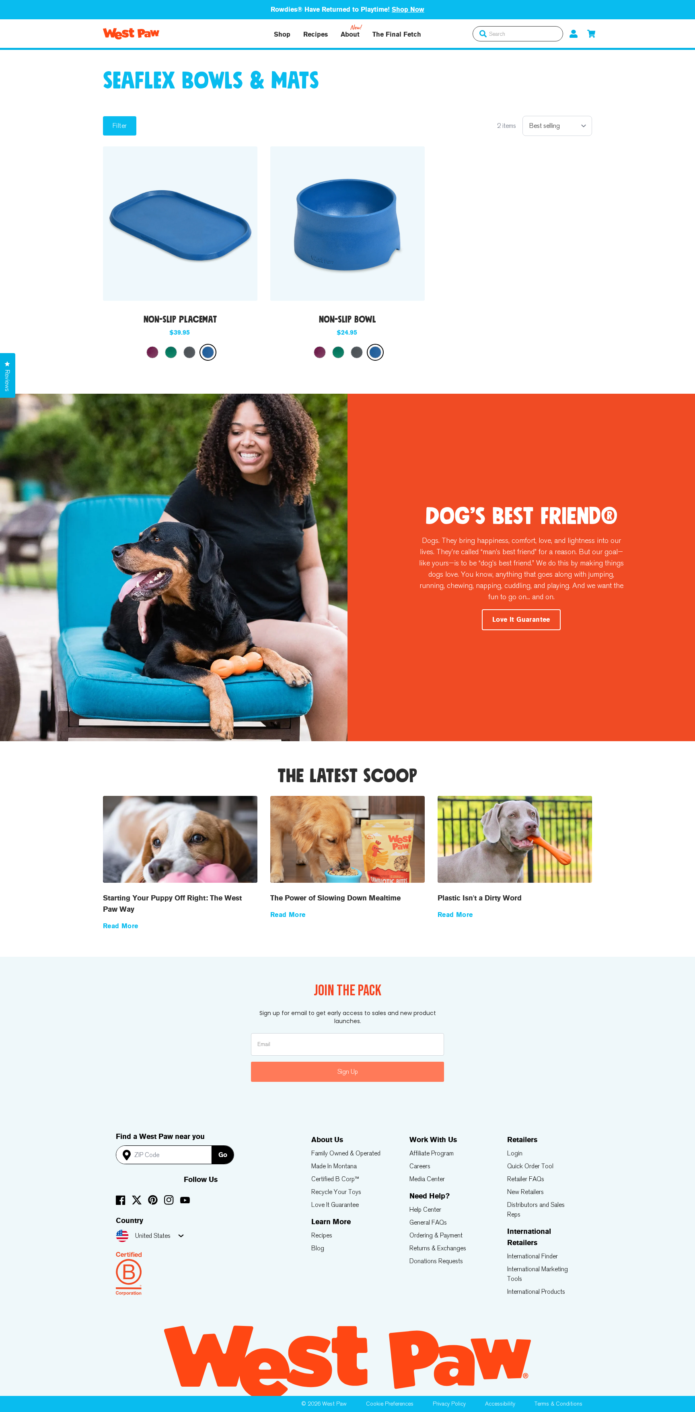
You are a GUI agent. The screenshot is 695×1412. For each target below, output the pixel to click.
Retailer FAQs (525, 1179)
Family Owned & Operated (345, 1153)
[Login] (573, 33)
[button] (591, 33)
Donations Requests (436, 1261)
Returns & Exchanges (437, 1248)
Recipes (315, 34)
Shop (282, 34)
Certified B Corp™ (335, 1179)
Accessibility (500, 1403)
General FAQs (428, 1222)
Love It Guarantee (335, 1205)
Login (514, 1153)
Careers (419, 1166)
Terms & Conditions (558, 1403)
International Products (536, 1291)
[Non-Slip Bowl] (347, 223)
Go (222, 1155)
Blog (317, 1248)
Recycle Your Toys (336, 1192)
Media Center (427, 1179)
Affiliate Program (431, 1153)
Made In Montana (334, 1166)
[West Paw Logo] (131, 33)
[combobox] (518, 33)
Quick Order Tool (530, 1166)
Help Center (425, 1209)
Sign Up (347, 1071)
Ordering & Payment (436, 1235)
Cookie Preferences (389, 1403)
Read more (120, 926)
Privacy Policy (449, 1403)
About (350, 34)
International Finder (532, 1256)
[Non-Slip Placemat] (180, 223)
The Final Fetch (396, 34)
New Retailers (525, 1192)
